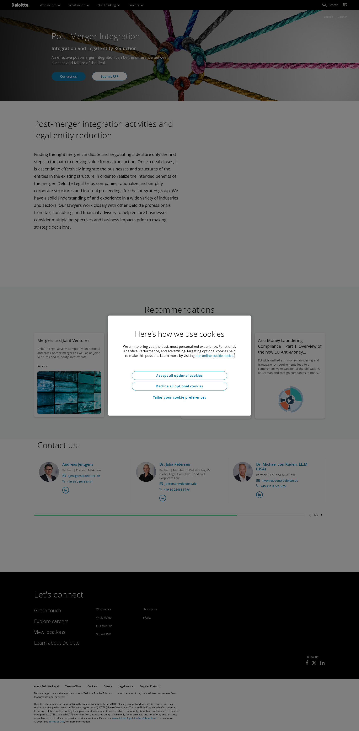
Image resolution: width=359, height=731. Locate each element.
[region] (179, 365)
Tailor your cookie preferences (179, 397)
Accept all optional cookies (179, 375)
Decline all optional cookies (179, 386)
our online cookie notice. (214, 355)
